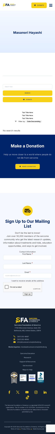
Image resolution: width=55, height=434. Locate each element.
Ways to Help (27, 370)
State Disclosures (38, 429)
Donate (40, 5)
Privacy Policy (26, 429)
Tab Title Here (27, 112)
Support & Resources (28, 362)
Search (27, 93)
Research (27, 357)
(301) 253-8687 (23, 337)
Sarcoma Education (27, 353)
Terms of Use (15, 429)
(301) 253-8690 (23, 339)
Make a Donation (29, 166)
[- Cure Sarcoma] (9, 5)
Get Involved (27, 366)
